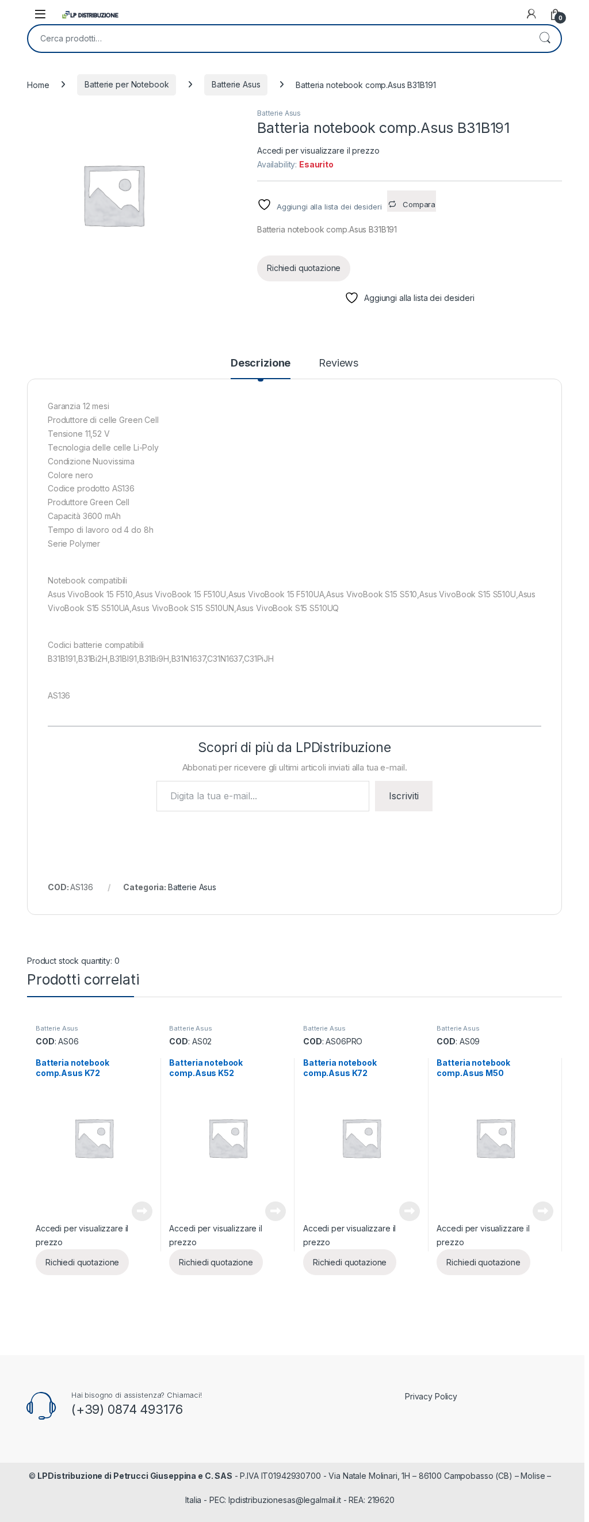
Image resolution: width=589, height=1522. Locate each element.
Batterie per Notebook (127, 84)
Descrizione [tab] (260, 363)
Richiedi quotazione (304, 268)
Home (38, 84)
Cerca (545, 38)
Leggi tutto (141, 1211)
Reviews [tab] (338, 363)
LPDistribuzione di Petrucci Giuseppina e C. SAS (134, 1476)
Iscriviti (404, 796)
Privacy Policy (431, 1396)
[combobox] (278, 38)
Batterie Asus (236, 84)
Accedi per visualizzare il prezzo (318, 150)
